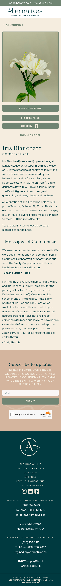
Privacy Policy (19, 577)
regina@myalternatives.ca (30, 552)
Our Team (30, 472)
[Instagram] (24, 491)
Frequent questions (30, 481)
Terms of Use (41, 577)
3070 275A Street (30, 524)
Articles (30, 477)
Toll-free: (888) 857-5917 (30, 510)
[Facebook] (36, 491)
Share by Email (31, 118)
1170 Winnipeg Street (30, 561)
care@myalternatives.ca (30, 514)
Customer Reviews (30, 485)
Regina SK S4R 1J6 (30, 566)
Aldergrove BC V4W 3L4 (31, 528)
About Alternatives (30, 468)
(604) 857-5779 (43, 3)
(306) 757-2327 (30, 542)
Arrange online (30, 464)
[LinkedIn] (30, 491)
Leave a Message (30, 108)
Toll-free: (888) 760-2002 (30, 547)
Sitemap (30, 577)
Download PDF (30, 135)
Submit (30, 401)
